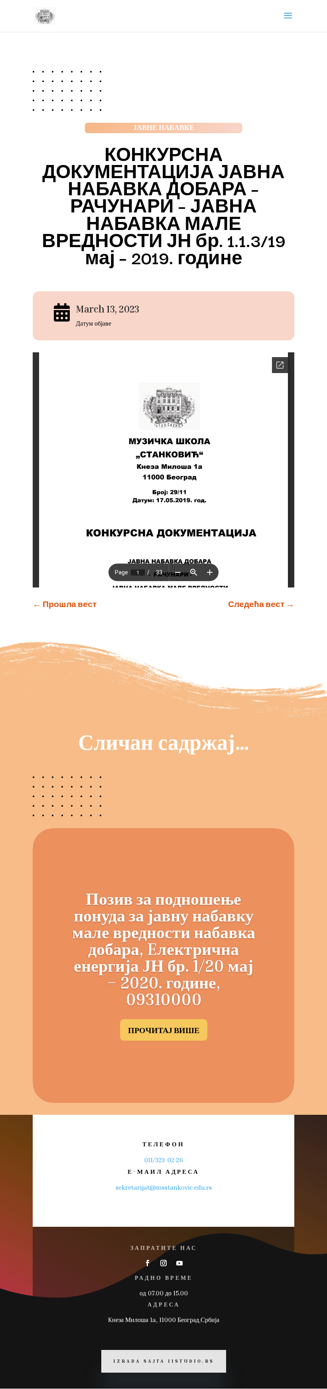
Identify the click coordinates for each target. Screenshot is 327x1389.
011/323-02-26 (163, 1160)
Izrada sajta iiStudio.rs (163, 1361)
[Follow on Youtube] (179, 1263)
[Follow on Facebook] (147, 1263)
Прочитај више (163, 1030)
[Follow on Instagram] (163, 1263)
